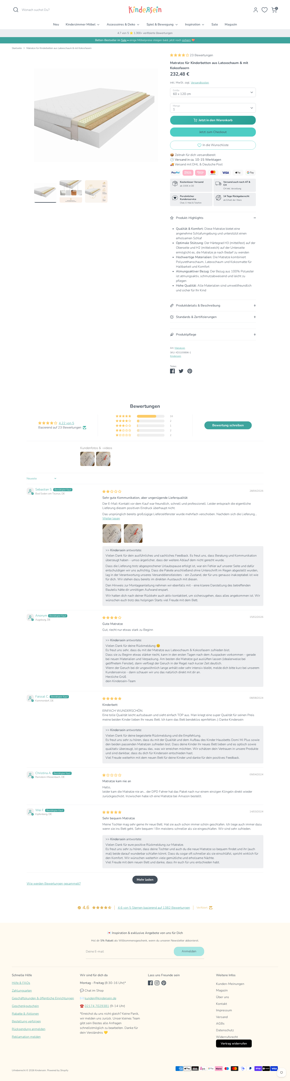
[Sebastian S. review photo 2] (133, 533)
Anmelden (189, 951)
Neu (56, 24)
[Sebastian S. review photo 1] (111, 533)
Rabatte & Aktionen (25, 1014)
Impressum (224, 1010)
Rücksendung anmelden (28, 1029)
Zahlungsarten (22, 990)
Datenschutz (225, 1030)
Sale (214, 24)
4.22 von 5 (66, 423)
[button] (180, 55)
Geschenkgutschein (25, 1006)
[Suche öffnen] (16, 10)
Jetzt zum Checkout (213, 132)
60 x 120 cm (182, 94)
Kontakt (221, 1004)
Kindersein (175, 356)
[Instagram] (157, 983)
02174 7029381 (97, 1006)
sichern (186, 40)
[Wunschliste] (264, 10)
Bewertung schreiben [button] (228, 425)
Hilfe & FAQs (21, 983)
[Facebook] (150, 983)
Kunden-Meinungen (230, 984)
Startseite (17, 48)
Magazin (231, 24)
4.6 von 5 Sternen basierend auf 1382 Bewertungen (154, 908)
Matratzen (180, 348)
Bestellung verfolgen (26, 1021)
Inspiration (193, 24)
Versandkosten (200, 82)
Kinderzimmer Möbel (81, 24)
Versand (222, 1017)
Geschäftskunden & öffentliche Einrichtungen (43, 998)
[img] (111, 491)
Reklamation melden (26, 1037)
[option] (96, 116)
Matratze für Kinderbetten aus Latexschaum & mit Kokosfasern (59, 48)
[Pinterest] (163, 983)
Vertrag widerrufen (234, 1043)
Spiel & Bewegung (160, 24)
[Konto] (256, 10)
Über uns (222, 997)
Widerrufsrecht (227, 1037)
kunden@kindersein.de (100, 998)
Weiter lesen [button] (111, 518)
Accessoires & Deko (121, 24)
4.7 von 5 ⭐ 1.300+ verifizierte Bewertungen (145, 33)
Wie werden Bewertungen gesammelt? (54, 883)
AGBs (220, 1023)
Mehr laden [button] (145, 880)
